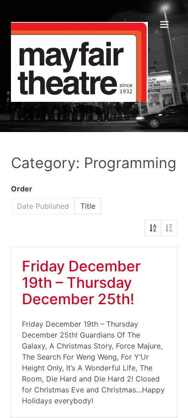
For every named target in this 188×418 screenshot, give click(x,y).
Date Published (43, 206)
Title (87, 206)
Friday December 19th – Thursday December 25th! (81, 282)
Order (21, 188)
